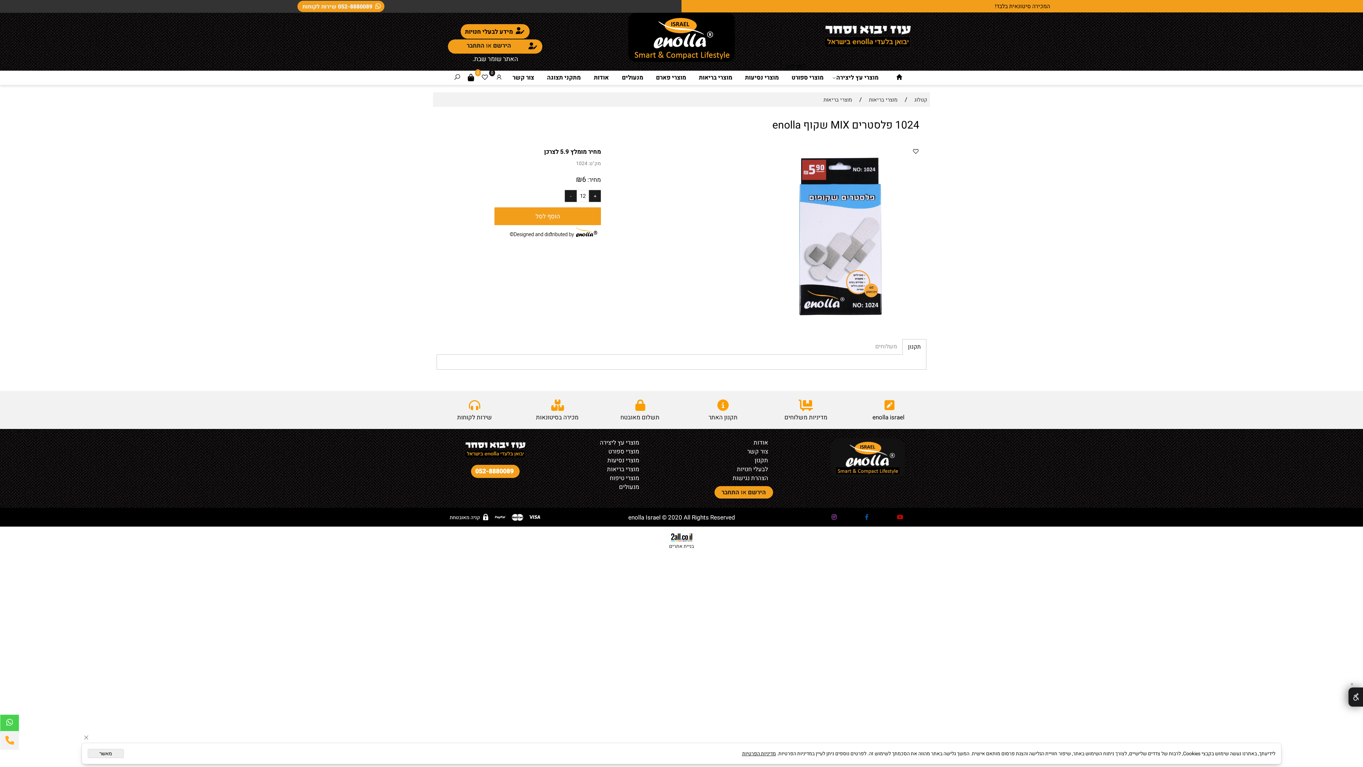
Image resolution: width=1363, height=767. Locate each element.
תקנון (761, 460)
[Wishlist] (484, 78)
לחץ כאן (795, 66)
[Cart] (471, 78)
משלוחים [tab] (886, 346)
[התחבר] (499, 78)
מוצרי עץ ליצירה (857, 77)
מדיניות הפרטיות (759, 753)
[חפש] (457, 78)
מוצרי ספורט (807, 77)
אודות (601, 77)
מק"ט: (595, 163)
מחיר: (593, 179)
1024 (581, 163)
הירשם (502, 45)
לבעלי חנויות (752, 469)
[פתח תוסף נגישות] (1355, 697)
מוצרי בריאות (715, 77)
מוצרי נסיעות (762, 77)
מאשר (105, 753)
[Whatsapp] (9, 724)
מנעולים (632, 77)
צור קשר (523, 77)
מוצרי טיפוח (624, 478)
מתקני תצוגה (564, 77)
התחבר (476, 45)
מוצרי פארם (671, 77)
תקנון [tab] (914, 347)
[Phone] (9, 740)
